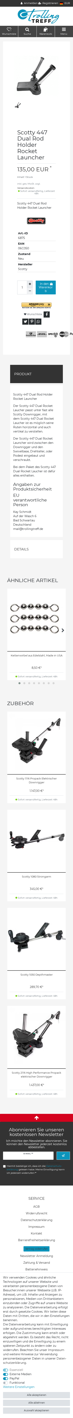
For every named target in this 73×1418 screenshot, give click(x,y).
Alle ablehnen (36, 1402)
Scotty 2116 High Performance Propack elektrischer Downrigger (36, 1074)
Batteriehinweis (36, 1269)
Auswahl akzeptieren (36, 1410)
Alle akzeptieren (36, 1394)
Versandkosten (25, 188)
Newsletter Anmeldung (36, 1256)
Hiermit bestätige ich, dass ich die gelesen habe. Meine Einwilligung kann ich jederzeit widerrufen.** (36, 1169)
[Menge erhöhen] (30, 284)
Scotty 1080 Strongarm (36, 876)
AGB (36, 1206)
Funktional (17, 1382)
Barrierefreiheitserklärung (36, 1240)
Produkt (23, 374)
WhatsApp (38, 322)
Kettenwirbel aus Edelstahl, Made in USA (36, 655)
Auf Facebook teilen (47, 314)
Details (21, 549)
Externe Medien (20, 1374)
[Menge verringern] (30, 290)
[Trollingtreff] (36, 16)
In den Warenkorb (46, 287)
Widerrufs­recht (36, 1213)
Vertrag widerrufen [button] (36, 1248)
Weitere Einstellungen (18, 1387)
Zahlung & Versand (36, 1263)
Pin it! (32, 322)
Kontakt (36, 1233)
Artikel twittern (25, 322)
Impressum (36, 1227)
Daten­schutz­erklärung (37, 1220)
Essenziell (16, 1370)
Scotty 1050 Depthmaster (36, 974)
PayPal (14, 1378)
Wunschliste (34, 314)
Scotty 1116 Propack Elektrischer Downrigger (36, 780)
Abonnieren (63, 1156)
